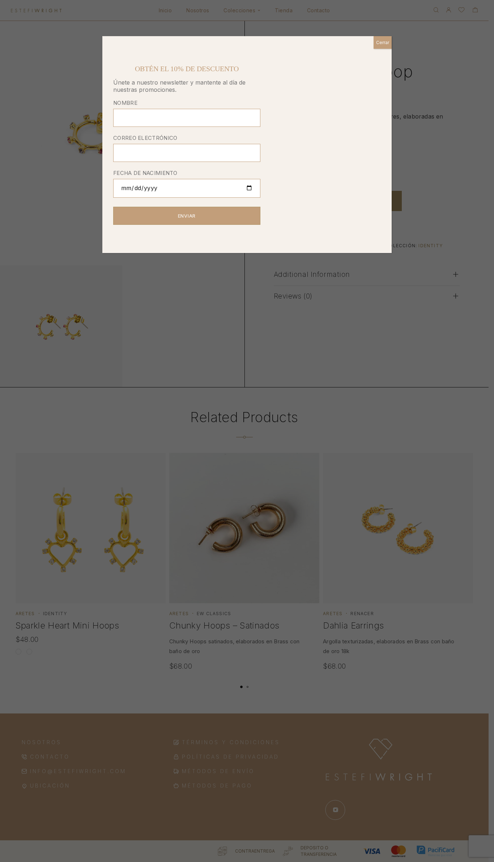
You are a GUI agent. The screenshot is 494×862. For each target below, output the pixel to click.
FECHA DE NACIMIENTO (145, 173)
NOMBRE (125, 102)
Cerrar (382, 42)
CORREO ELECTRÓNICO (145, 137)
